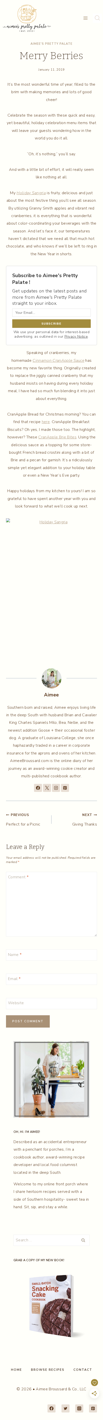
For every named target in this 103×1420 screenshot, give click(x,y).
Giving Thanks (84, 820)
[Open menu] (85, 18)
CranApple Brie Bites (57, 437)
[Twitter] (66, 1408)
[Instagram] (79, 1408)
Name (15, 954)
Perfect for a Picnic (23, 820)
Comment (18, 877)
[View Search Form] (97, 18)
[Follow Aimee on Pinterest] (65, 788)
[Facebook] (52, 1408)
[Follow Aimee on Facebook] (38, 788)
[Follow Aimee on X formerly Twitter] (47, 788)
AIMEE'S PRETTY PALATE (51, 44)
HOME (16, 1370)
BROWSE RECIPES (47, 1370)
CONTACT (83, 1370)
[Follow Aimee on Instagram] (56, 788)
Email (14, 979)
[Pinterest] (93, 1408)
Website (16, 1003)
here (46, 422)
